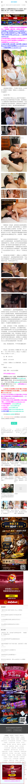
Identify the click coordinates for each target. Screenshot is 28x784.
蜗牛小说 (14, 744)
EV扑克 (22, 742)
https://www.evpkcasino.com (16, 409)
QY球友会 (6, 760)
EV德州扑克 (24, 769)
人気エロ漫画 (17, 753)
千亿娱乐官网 (11, 762)
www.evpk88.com (16, 403)
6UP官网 (10, 751)
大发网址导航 (16, 751)
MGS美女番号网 (11, 740)
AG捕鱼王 (24, 740)
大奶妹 (16, 493)
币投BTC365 (11, 760)
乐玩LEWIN (22, 760)
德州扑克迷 (11, 746)
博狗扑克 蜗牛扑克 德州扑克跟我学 (14, 2)
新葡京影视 (18, 755)
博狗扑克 (12, 737)
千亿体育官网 (15, 758)
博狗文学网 (13, 747)
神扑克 (16, 746)
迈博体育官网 (23, 751)
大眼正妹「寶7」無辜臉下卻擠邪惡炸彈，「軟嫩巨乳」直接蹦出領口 (7, 464)
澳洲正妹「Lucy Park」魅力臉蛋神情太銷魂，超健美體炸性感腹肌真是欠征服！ (7, 431)
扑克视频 (23, 5)
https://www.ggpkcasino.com (16, 411)
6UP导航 (6, 746)
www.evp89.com (21, 378)
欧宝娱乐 (4, 755)
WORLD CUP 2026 (7, 758)
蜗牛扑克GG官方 (14, 749)
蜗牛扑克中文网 (6, 739)
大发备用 (16, 735)
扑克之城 (24, 765)
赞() (15, 423)
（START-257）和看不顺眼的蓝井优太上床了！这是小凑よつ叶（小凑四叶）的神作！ (21, 431)
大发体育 (9, 730)
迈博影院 (5, 756)
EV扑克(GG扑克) (17, 730)
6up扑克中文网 (12, 742)
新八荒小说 (21, 749)
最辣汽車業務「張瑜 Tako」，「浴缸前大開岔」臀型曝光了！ (7, 512)
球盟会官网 (22, 758)
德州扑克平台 (4, 740)
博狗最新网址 (7, 749)
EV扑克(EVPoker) (10, 373)
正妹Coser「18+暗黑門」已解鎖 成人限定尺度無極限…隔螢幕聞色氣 (20, 512)
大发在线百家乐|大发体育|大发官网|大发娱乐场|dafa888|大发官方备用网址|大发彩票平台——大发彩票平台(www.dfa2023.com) (14, 40)
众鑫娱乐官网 (4, 751)
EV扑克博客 (4, 762)
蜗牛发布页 (18, 740)
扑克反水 (17, 737)
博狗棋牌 (11, 735)
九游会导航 (23, 753)
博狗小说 (19, 744)
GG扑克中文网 (7, 747)
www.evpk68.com (14, 405)
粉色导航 (13, 739)
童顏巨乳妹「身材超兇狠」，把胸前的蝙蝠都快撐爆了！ (7, 479)
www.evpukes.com (13, 407)
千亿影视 (9, 755)
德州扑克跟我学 (11, 414)
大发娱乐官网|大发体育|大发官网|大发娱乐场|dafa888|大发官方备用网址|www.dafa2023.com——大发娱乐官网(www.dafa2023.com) (14, 45)
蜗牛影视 (9, 744)
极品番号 (24, 744)
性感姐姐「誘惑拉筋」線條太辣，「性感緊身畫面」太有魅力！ (20, 464)
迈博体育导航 (5, 753)
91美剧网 (10, 756)
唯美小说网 (16, 756)
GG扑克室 (21, 746)
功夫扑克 (18, 742)
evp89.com (17, 382)
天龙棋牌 (22, 737)
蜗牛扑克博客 (6, 737)
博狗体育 (4, 744)
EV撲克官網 (22, 756)
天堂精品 (5, 742)
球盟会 (16, 760)
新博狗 (17, 739)
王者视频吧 (22, 739)
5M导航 (13, 755)
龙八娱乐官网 (18, 762)
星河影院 (24, 755)
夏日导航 (24, 762)
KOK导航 (11, 753)
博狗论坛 (21, 735)
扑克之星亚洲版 (20, 747)
